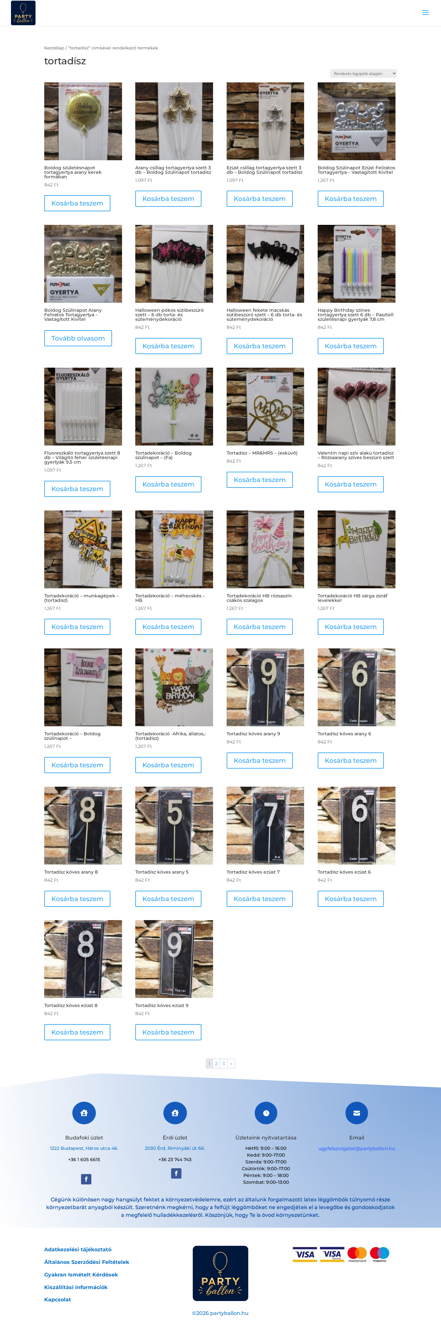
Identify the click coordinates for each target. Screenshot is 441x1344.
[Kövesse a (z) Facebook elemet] (86, 1179)
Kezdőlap (54, 48)
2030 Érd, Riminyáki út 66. (175, 1148)
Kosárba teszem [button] (77, 203)
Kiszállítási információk (76, 1287)
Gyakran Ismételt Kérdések (81, 1275)
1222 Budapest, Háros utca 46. (84, 1148)
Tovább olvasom (78, 338)
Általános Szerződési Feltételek (86, 1262)
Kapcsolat (57, 1300)
